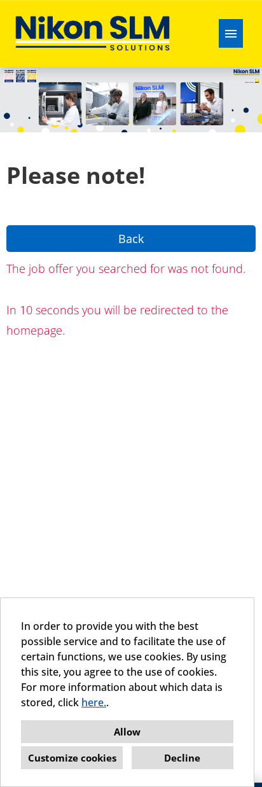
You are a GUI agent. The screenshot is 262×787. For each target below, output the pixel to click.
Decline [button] (182, 757)
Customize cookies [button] (72, 757)
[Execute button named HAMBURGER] (231, 33)
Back (131, 238)
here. (93, 702)
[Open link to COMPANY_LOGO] (93, 33)
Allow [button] (127, 731)
